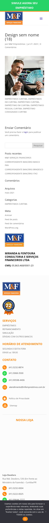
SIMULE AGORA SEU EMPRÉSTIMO (24, 5)
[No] (45, 511)
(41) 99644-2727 (17, 499)
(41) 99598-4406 (17, 380)
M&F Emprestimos (17, 44)
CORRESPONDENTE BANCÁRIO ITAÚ (21, 173)
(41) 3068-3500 (16, 373)
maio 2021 (9, 192)
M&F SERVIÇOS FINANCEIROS (18, 157)
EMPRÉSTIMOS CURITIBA (16, 204)
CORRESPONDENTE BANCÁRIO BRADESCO (24, 169)
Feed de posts (11, 219)
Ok (25, 519)
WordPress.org (11, 227)
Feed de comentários (14, 223)
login (26, 132)
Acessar (8, 215)
